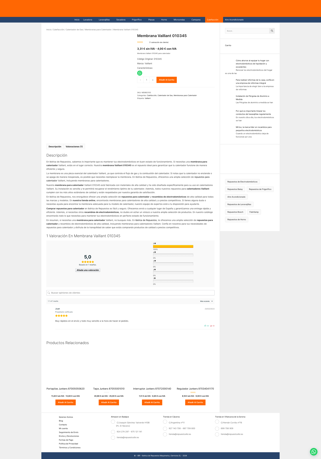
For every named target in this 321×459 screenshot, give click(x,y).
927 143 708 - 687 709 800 (182, 428)
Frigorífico (137, 19)
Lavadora (87, 19)
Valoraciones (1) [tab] (74, 146)
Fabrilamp (254, 212)
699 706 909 (227, 428)
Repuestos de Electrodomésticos (242, 181)
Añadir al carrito (166, 80)
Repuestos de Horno (236, 219)
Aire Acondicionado (234, 19)
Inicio (76, 19)
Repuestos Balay (235, 189)
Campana (195, 19)
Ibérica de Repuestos (146, 220)
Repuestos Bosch (235, 212)
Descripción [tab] (55, 146)
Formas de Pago (66, 440)
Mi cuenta (63, 428)
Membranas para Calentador (98, 29)
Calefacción (212, 19)
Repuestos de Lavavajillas (239, 204)
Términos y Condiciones (70, 447)
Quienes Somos (66, 417)
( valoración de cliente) (159, 42)
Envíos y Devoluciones (69, 436)
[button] (313, 451)
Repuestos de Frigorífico (260, 189)
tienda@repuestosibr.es (128, 437)
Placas (151, 19)
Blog (61, 421)
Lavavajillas (104, 19)
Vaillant (148, 98)
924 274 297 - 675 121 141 (129, 431)
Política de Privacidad (68, 443)
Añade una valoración (88, 270)
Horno (164, 19)
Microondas (179, 19)
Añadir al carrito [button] (65, 402)
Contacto (63, 424)
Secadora (120, 19)
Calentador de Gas (74, 29)
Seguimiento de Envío (68, 432)
